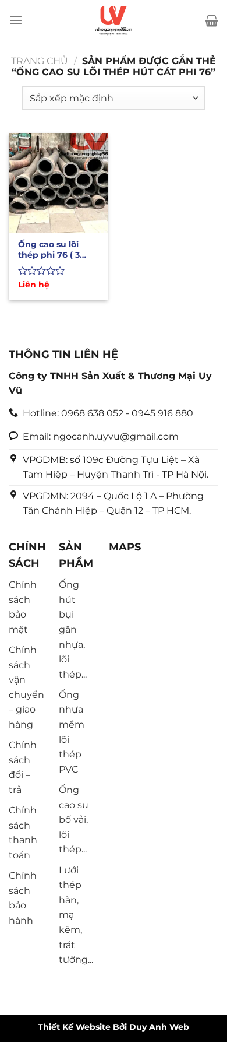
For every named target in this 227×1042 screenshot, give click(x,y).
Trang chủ (39, 60)
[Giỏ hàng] (211, 20)
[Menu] (16, 20)
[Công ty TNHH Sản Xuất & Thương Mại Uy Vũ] (113, 20)
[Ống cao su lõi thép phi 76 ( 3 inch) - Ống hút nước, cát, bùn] (58, 182)
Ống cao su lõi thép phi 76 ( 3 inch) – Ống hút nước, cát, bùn (51, 249)
